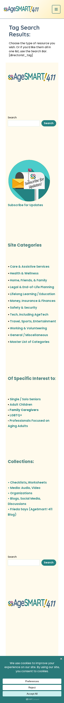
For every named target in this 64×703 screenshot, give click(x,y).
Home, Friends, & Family (28, 280)
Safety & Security (23, 307)
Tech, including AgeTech (29, 314)
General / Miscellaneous (29, 335)
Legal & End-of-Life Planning (32, 287)
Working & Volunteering (28, 328)
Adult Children (21, 404)
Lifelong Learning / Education (32, 294)
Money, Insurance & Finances (32, 301)
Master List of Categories (29, 342)
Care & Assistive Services (29, 266)
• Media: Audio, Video (24, 488)
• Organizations (20, 493)
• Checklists (17, 482)
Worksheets (37, 482)
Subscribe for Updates (25, 205)
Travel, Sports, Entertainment (33, 321)
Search (12, 117)
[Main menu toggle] (56, 9)
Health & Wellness (24, 273)
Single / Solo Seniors (25, 399)
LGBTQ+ (16, 415)
